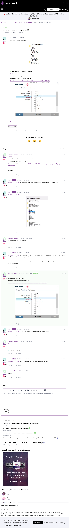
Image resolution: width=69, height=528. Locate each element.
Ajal (9, 37)
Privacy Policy (8, 525)
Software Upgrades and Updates (11, 445)
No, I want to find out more (54, 522)
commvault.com (62, 3)
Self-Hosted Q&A (28, 22)
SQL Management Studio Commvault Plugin (15, 428)
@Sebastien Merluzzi (13, 182)
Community (4, 22)
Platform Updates (7, 425)
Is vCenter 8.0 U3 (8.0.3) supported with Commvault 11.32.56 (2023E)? (23, 442)
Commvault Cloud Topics (15, 22)
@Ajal (11, 73)
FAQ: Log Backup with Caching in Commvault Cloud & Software (21, 423)
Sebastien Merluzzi (13, 154)
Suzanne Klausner (12, 493)
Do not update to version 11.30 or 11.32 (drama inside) (18, 433)
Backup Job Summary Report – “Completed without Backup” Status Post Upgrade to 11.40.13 (29, 438)
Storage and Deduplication (10, 440)
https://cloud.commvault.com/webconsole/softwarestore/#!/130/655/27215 (30, 81)
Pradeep (9, 498)
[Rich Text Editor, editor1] (34, 400)
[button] (2, 9)
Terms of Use (17, 525)
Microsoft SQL (12, 126)
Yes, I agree (37, 522)
